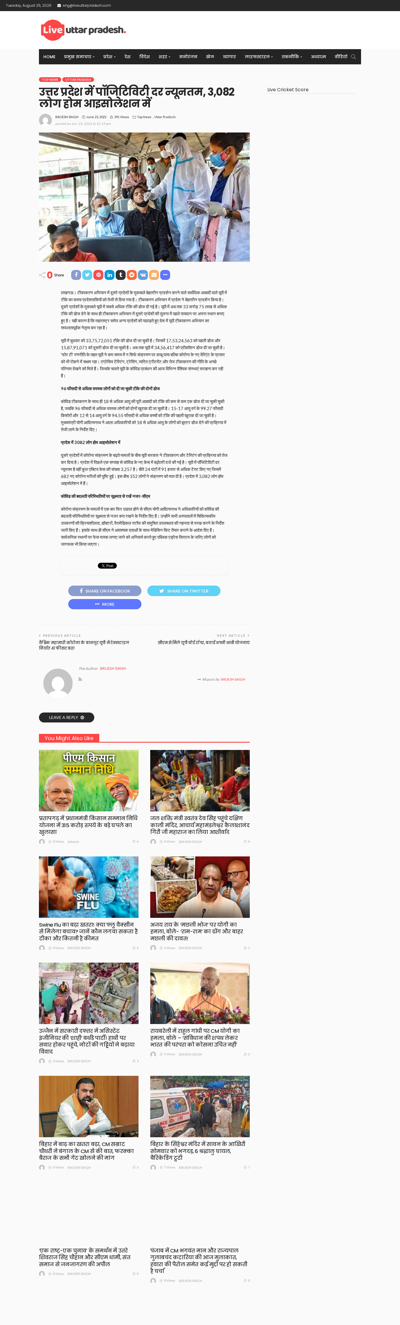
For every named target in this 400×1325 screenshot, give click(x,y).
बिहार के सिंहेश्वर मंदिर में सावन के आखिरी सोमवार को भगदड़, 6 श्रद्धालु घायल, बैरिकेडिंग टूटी (197, 1150)
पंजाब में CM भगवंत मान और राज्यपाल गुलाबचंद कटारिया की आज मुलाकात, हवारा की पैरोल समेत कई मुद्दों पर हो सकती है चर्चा (198, 1261)
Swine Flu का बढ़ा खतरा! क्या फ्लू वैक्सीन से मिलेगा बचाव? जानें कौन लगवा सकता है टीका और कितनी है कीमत (88, 931)
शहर (163, 57)
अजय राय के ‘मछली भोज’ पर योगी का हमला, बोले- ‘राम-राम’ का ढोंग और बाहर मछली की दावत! (196, 931)
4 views (58, 841)
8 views (58, 1274)
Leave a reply (64, 717)
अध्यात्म (318, 57)
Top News (50, 79)
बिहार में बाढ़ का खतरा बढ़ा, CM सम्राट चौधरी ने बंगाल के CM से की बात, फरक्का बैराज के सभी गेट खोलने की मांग (86, 1150)
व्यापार (229, 57)
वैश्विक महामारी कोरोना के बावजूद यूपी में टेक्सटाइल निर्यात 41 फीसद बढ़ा (84, 645)
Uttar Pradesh (78, 79)
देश (127, 57)
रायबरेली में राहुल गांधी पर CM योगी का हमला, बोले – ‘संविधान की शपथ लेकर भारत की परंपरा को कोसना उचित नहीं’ (195, 1037)
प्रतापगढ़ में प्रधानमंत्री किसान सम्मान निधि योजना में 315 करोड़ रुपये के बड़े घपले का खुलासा (88, 825)
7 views (169, 1167)
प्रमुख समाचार (77, 57)
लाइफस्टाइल (257, 57)
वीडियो (341, 57)
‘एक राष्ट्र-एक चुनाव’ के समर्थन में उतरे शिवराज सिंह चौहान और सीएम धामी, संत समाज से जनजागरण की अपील (84, 1257)
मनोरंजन (188, 57)
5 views (169, 948)
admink (73, 842)
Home (49, 57)
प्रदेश (107, 57)
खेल (210, 57)
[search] (353, 56)
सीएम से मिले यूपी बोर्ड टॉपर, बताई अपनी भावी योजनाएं (204, 643)
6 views (58, 1167)
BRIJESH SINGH (66, 117)
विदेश (144, 57)
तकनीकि (290, 57)
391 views (121, 117)
